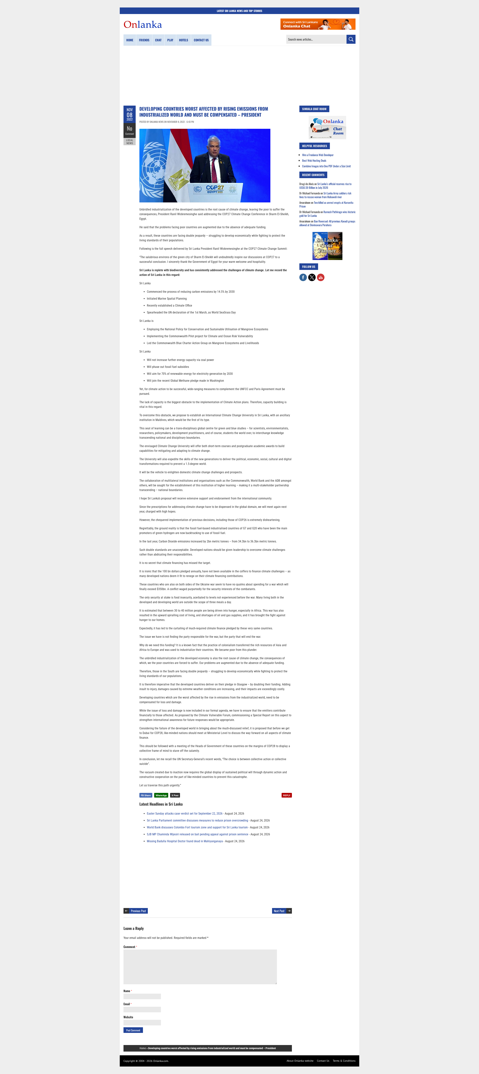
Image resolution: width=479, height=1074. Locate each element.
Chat (158, 40)
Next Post (279, 911)
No (129, 128)
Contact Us (323, 1060)
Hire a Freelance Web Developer (318, 155)
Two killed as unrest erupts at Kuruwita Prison (326, 204)
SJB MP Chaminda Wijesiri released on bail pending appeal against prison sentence (197, 834)
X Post (175, 795)
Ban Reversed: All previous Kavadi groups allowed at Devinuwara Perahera (327, 223)
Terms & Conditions (344, 1060)
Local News (129, 142)
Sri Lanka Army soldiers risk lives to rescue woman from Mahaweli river (325, 195)
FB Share (146, 795)
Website (128, 1017)
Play (170, 40)
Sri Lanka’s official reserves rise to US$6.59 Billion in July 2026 (325, 186)
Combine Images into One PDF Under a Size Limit (326, 166)
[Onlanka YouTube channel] (320, 275)
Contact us (201, 40)
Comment (129, 134)
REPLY (286, 795)
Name (127, 991)
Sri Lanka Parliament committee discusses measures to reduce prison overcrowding (197, 820)
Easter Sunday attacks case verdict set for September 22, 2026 (184, 813)
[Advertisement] (239, 76)
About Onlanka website (300, 1060)
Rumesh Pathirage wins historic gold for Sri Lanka (327, 214)
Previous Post (138, 911)
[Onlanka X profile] (312, 275)
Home (129, 40)
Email (127, 1004)
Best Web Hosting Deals (314, 160)
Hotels (183, 40)
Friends (144, 40)
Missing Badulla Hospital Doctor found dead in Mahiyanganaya (185, 841)
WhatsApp (161, 795)
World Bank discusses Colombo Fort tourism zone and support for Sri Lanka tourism (197, 827)
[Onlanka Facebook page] (303, 275)
